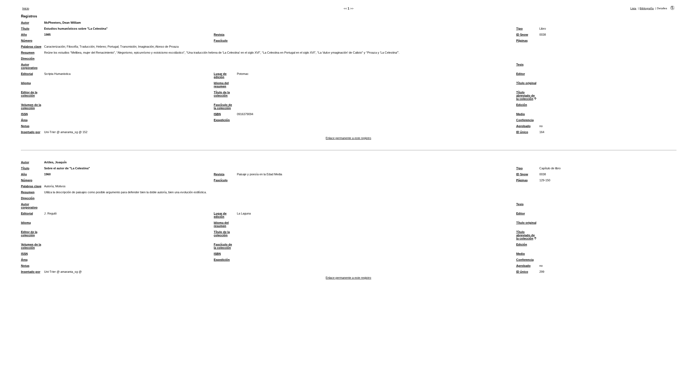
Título (25, 28)
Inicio (25, 8)
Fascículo (221, 40)
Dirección (28, 58)
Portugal (113, 46)
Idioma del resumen (221, 84)
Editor (520, 73)
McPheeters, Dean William (62, 22)
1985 (47, 34)
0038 (542, 34)
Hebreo (101, 46)
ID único (522, 132)
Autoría (49, 186)
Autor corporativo (29, 66)
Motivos (60, 186)
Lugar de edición (220, 75)
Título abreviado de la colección (525, 95)
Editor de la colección (29, 94)
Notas (25, 126)
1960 (47, 174)
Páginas (522, 40)
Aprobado (523, 126)
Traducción (87, 46)
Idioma (26, 83)
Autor (25, 22)
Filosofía (72, 46)
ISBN (217, 114)
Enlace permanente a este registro (348, 138)
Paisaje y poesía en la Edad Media (259, 174)
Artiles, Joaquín (55, 162)
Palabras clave (31, 46)
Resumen (28, 52)
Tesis (520, 64)
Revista (219, 34)
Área (24, 120)
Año (24, 34)
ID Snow (522, 34)
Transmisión (128, 46)
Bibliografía (647, 8)
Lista (633, 8)
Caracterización (54, 46)
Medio (520, 114)
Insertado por (30, 132)
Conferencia (525, 120)
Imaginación (146, 46)
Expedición (222, 120)
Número (26, 40)
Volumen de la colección (31, 106)
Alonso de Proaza (167, 46)
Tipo (519, 28)
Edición (521, 104)
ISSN (24, 114)
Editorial (27, 73)
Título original (526, 83)
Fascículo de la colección (223, 106)
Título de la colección (222, 94)
